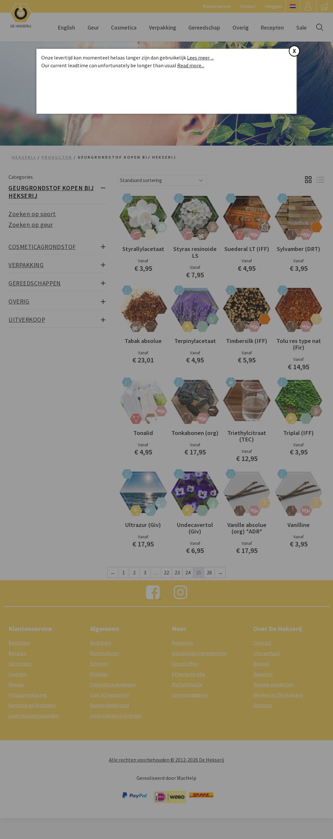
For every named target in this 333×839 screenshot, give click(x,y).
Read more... (190, 65)
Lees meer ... (200, 57)
